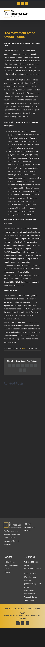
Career (28, 530)
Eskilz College (10, 562)
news (23, 348)
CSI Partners (30, 527)
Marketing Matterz (12, 565)
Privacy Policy (24, 615)
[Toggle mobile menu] (40, 13)
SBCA (7, 568)
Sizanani (8, 572)
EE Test (28, 524)
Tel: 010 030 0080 (31, 562)
